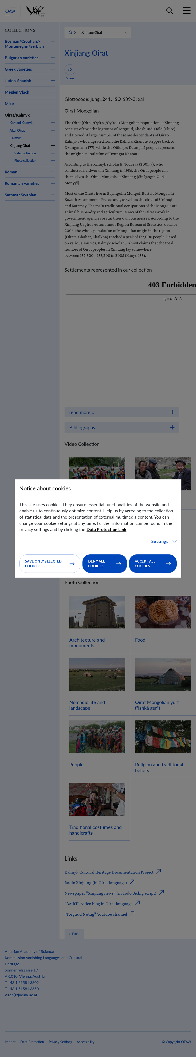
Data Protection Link (106, 529)
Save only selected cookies (43, 563)
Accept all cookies (145, 563)
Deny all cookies (96, 563)
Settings (160, 541)
